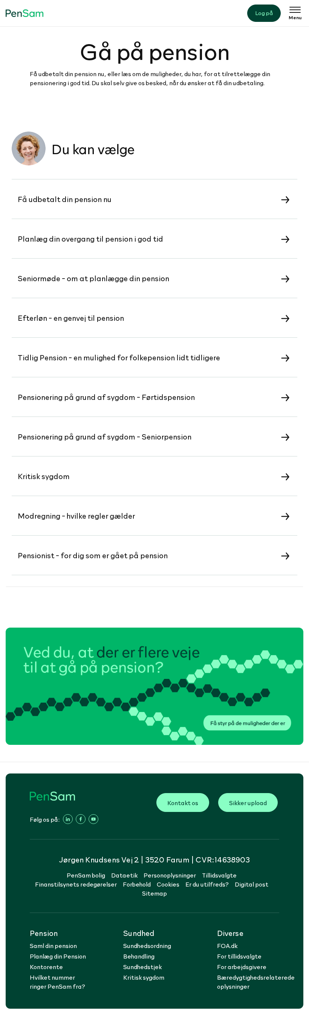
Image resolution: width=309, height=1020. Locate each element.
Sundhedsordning (147, 945)
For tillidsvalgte (239, 956)
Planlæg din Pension (58, 956)
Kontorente (46, 966)
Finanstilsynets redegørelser (76, 884)
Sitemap (154, 893)
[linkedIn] (68, 819)
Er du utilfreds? (207, 884)
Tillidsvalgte (219, 875)
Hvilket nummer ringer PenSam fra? (57, 981)
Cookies (168, 884)
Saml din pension (53, 945)
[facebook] (81, 819)
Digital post (251, 884)
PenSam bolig (86, 875)
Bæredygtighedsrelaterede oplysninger (256, 981)
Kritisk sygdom (143, 977)
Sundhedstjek (142, 966)
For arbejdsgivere (241, 966)
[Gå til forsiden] (24, 13)
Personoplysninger (170, 875)
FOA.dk (227, 945)
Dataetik (124, 875)
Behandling (138, 956)
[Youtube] (93, 819)
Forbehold (137, 884)
